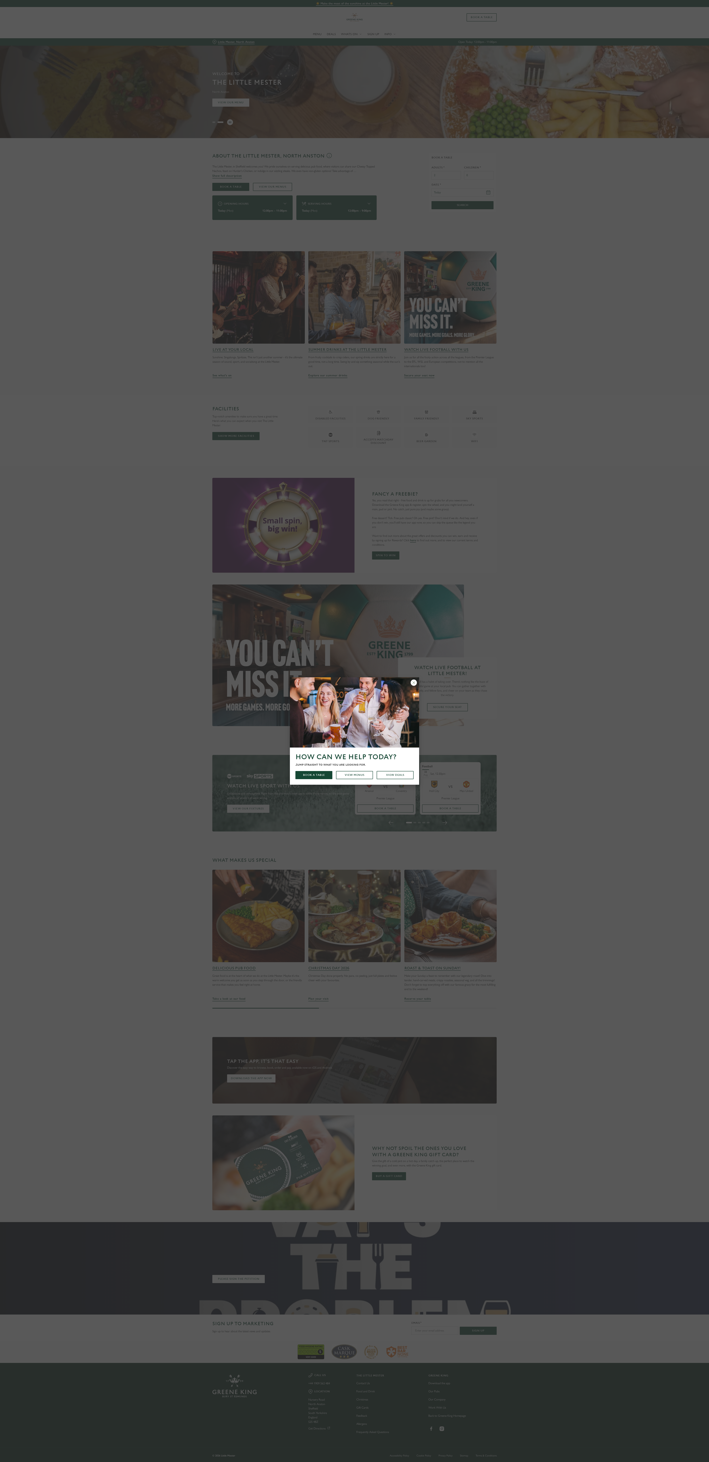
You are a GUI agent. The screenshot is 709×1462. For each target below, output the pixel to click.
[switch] (308, 34)
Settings (391, 34)
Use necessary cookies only (476, 21)
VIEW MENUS (354, 775)
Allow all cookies (476, 9)
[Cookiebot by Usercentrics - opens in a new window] (226, 34)
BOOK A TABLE (314, 775)
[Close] (414, 683)
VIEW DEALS (395, 775)
